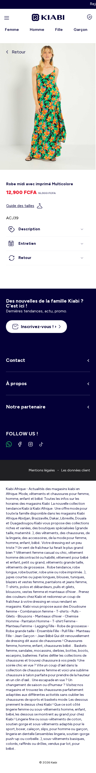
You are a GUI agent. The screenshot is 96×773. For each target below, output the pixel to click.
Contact (15, 360)
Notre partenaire (26, 407)
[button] (48, 229)
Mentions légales (42, 470)
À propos (16, 383)
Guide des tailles (20, 206)
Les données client (75, 470)
